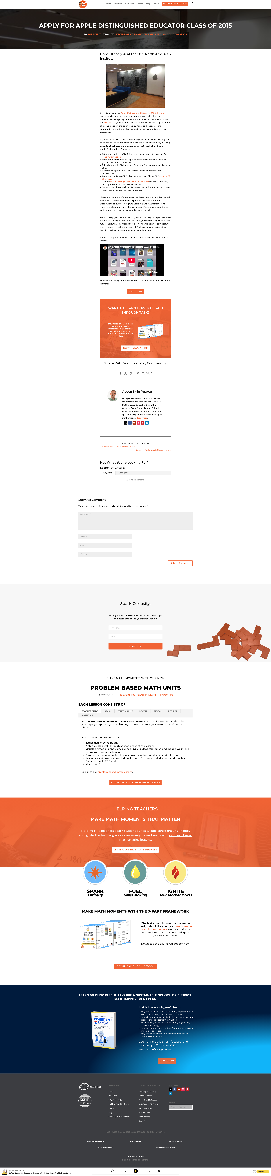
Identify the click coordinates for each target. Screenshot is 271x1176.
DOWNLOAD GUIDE (135, 348)
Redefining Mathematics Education (136, 34)
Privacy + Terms (135, 1156)
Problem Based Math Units (119, 1104)
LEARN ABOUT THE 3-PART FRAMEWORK (135, 850)
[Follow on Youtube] (134, 423)
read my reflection (112, 157)
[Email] (147, 373)
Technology (164, 34)
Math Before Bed (105, 1147)
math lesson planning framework (166, 928)
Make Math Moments (95, 1141)
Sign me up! (262, 1171)
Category (123, 473)
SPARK (107, 711)
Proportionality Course (148, 1100)
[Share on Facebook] (120, 373)
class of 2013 (110, 122)
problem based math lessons (115, 772)
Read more (141, 418)
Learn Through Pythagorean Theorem (129, 182)
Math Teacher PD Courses (149, 1104)
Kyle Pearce (94, 34)
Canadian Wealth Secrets (165, 1147)
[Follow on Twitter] (125, 423)
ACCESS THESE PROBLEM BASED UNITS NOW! (135, 783)
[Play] (136, 1171)
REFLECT (172, 711)
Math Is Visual (135, 1141)
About (108, 4)
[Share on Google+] (132, 373)
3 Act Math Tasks (115, 1100)
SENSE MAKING (125, 711)
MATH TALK (87, 715)
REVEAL (143, 711)
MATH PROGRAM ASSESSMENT (175, 4)
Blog (148, 4)
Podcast (140, 4)
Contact (156, 4)
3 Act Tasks (129, 4)
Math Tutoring (144, 1116)
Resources (118, 4)
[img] (254, 1171)
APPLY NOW (135, 291)
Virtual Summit (144, 1112)
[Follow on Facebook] (130, 423)
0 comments (180, 34)
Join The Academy (146, 1108)
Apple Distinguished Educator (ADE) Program (143, 113)
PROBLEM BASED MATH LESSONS (146, 695)
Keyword (107, 473)
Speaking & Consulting (147, 1091)
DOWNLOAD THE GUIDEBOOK (136, 966)
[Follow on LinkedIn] (147, 423)
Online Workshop (145, 1095)
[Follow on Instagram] (138, 423)
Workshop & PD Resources (119, 1116)
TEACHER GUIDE (90, 711)
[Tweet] (125, 373)
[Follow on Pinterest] (142, 423)
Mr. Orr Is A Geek (176, 1141)
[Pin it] (137, 373)
